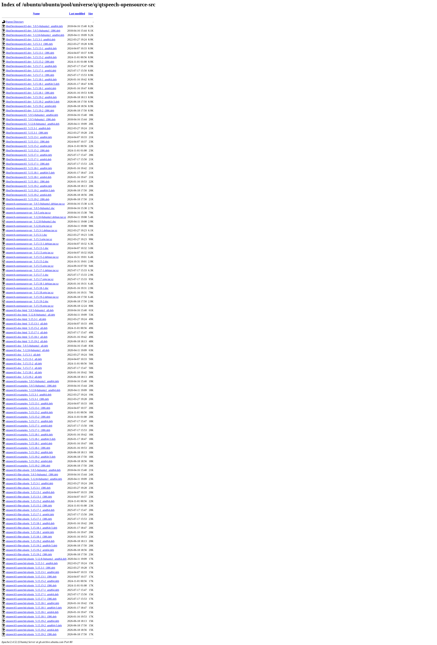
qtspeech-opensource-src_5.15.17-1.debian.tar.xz (32, 270)
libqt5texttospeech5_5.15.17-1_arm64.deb (28, 159)
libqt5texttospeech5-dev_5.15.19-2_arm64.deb (31, 106)
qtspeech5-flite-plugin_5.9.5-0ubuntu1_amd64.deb (33, 470)
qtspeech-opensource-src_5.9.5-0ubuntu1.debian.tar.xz (35, 203)
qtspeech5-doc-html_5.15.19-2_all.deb (26, 341)
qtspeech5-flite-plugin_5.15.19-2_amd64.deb (30, 541)
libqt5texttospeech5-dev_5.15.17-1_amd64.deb (31, 66)
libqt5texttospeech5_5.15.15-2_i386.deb (27, 150)
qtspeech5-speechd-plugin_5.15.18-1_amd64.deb (32, 603)
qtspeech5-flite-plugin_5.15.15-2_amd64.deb (30, 501)
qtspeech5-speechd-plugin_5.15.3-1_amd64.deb (32, 563)
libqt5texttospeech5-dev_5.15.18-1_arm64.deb (31, 88)
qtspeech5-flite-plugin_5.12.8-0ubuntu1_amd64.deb (34, 479)
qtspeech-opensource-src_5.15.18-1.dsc (27, 288)
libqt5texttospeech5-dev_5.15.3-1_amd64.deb (30, 39)
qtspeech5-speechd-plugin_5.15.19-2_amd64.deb (32, 621)
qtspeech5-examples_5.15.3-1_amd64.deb (28, 394)
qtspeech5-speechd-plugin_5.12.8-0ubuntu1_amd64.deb (36, 558)
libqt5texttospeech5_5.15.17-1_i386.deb (27, 163)
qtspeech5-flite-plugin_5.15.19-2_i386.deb (29, 554)
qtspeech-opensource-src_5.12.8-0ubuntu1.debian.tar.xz (36, 217)
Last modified (77, 13)
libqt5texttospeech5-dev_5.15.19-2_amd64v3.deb (32, 101)
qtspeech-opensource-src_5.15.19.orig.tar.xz (29, 305)
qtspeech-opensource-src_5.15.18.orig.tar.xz (29, 292)
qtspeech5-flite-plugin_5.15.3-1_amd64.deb (29, 483)
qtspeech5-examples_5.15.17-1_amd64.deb (29, 421)
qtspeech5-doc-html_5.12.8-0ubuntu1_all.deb (30, 314)
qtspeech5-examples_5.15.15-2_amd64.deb (29, 412)
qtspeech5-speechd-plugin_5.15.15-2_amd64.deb (32, 581)
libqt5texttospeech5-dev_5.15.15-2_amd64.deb (31, 57)
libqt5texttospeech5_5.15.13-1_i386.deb (27, 141)
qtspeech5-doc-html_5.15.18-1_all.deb (26, 336)
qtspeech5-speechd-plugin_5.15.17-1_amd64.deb (32, 589)
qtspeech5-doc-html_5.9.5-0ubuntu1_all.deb (30, 310)
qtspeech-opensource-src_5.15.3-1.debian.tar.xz (31, 230)
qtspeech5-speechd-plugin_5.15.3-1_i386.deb (30, 567)
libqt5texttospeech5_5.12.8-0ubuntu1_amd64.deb (32, 123)
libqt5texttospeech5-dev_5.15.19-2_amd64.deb (31, 97)
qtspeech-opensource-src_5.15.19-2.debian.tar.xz (32, 297)
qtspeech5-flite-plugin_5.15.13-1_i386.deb (29, 496)
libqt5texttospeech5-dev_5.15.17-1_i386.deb (30, 75)
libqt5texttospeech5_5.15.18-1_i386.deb (27, 181)
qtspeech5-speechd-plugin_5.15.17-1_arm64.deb (32, 594)
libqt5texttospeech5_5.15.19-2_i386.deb (27, 199)
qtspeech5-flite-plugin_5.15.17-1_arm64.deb (30, 514)
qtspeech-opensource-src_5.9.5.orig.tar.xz (28, 212)
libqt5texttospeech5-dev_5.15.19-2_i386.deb (30, 110)
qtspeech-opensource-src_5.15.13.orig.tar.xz (29, 252)
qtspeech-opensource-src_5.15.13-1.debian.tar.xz (32, 243)
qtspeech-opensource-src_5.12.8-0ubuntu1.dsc (31, 221)
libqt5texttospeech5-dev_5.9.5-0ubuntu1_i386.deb (33, 30)
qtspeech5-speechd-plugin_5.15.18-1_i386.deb (31, 616)
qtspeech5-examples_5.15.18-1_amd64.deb (29, 434)
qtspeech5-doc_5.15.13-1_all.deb (24, 359)
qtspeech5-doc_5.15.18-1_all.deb (24, 372)
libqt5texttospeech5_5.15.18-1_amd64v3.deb (30, 172)
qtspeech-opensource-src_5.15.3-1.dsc (26, 234)
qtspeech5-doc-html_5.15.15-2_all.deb (26, 328)
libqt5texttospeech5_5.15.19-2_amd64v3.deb (30, 190)
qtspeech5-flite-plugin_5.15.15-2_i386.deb (29, 505)
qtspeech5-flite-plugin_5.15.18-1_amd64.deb (30, 523)
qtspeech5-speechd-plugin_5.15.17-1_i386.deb (31, 598)
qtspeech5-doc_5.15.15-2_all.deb (24, 363)
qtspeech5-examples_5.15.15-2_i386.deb (28, 416)
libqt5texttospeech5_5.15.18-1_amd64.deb (29, 168)
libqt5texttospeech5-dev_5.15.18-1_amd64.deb (31, 79)
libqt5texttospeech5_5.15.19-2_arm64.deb (28, 194)
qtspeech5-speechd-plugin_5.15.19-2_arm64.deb (32, 629)
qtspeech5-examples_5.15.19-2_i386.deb (28, 465)
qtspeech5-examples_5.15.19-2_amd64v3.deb (30, 456)
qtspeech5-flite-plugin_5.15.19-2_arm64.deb (30, 550)
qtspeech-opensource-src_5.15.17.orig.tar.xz (29, 279)
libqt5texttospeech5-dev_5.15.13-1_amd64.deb (31, 48)
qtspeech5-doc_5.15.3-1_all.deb (23, 354)
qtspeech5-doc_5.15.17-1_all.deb (24, 368)
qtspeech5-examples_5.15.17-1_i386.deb (28, 430)
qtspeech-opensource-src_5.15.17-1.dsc (27, 274)
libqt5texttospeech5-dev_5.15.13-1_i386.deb (30, 52)
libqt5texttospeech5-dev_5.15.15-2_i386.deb (30, 61)
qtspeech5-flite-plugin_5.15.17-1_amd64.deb (30, 510)
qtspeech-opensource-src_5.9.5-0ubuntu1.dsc (30, 208)
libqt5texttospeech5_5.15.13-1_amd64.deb (29, 137)
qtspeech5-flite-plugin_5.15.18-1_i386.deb (29, 536)
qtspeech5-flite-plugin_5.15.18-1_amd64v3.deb (31, 527)
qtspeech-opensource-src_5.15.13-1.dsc (27, 248)
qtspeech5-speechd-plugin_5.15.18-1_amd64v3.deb (34, 607)
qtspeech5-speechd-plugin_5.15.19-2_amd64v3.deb (34, 625)
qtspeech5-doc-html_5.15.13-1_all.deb (26, 323)
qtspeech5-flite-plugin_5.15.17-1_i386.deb (29, 518)
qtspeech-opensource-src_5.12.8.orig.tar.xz (29, 226)
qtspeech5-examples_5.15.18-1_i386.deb (28, 447)
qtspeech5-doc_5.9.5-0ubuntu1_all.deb (27, 345)
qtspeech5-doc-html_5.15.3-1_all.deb (26, 319)
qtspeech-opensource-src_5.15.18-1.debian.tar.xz (32, 283)
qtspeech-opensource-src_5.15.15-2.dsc (27, 261)
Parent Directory (15, 21)
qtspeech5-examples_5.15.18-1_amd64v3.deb (30, 439)
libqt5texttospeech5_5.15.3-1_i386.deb (27, 132)
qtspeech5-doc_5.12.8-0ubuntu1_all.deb (27, 350)
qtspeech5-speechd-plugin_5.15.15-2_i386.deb (31, 585)
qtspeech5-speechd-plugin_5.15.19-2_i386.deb (31, 634)
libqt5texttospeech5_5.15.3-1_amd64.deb (28, 128)
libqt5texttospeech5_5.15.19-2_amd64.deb (29, 186)
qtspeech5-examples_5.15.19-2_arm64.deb (29, 461)
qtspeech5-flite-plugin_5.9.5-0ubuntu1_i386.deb (32, 474)
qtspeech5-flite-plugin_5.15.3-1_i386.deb (28, 487)
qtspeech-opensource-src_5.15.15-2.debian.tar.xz (32, 257)
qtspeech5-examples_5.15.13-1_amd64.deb (29, 403)
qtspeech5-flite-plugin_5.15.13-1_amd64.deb (30, 492)
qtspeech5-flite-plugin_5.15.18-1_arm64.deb (30, 532)
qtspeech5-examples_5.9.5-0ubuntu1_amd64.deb (32, 381)
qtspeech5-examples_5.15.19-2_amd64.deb (29, 452)
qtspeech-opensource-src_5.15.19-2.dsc (27, 301)
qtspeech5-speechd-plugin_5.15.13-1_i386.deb (31, 576)
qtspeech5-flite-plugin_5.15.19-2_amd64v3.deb (31, 545)
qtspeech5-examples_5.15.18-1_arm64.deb (29, 443)
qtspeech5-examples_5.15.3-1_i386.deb (27, 399)
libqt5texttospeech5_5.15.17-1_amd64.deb (29, 154)
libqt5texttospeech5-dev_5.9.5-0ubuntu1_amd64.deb (34, 26)
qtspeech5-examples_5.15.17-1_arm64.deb (29, 425)
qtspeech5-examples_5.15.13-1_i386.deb (28, 407)
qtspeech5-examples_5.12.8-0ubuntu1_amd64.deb (33, 390)
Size (90, 13)
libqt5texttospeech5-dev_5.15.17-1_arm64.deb (31, 70)
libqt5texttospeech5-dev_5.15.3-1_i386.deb (29, 44)
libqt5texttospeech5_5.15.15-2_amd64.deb (29, 146)
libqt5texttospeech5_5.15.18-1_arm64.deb (28, 177)
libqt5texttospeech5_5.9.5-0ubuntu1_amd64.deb (32, 115)
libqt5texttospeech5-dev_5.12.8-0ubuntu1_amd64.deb (35, 35)
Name (36, 13)
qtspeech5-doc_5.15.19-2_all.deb (24, 376)
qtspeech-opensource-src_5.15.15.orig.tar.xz (29, 265)
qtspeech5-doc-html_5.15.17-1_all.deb (26, 332)
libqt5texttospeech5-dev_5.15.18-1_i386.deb (30, 92)
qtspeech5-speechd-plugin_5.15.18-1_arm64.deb (32, 612)
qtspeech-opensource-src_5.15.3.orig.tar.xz (29, 239)
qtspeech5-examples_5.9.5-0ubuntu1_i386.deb (31, 385)
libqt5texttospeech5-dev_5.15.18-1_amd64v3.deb (32, 83)
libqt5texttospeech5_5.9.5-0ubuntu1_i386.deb (30, 119)
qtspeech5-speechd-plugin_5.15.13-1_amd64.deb (32, 572)
